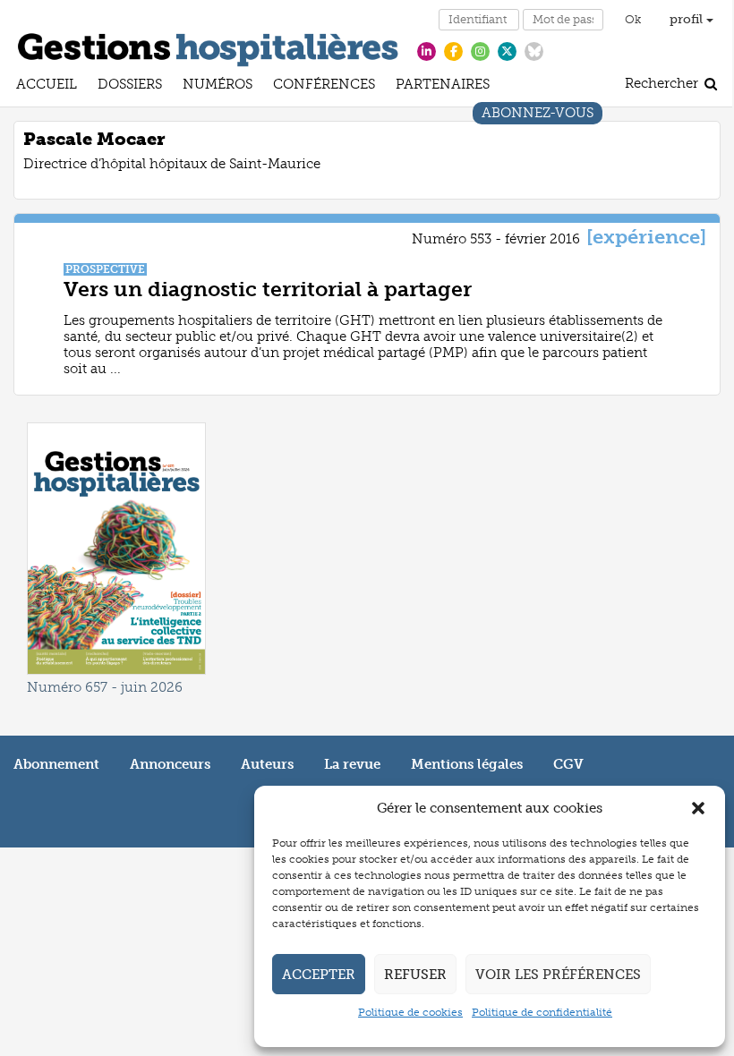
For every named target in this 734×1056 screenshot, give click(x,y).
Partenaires (443, 86)
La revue (352, 764)
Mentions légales (467, 764)
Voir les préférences (558, 975)
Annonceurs (170, 764)
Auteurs (267, 764)
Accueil (46, 86)
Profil (688, 19)
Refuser (415, 975)
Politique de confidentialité (542, 1012)
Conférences (324, 86)
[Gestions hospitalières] (208, 46)
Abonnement (56, 764)
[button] (698, 808)
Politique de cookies (410, 1012)
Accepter (318, 975)
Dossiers (130, 86)
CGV (568, 764)
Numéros (217, 86)
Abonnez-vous (537, 115)
